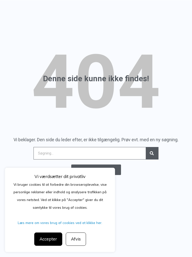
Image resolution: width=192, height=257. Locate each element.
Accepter (48, 239)
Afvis (76, 239)
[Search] (152, 153)
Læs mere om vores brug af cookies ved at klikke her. (60, 222)
